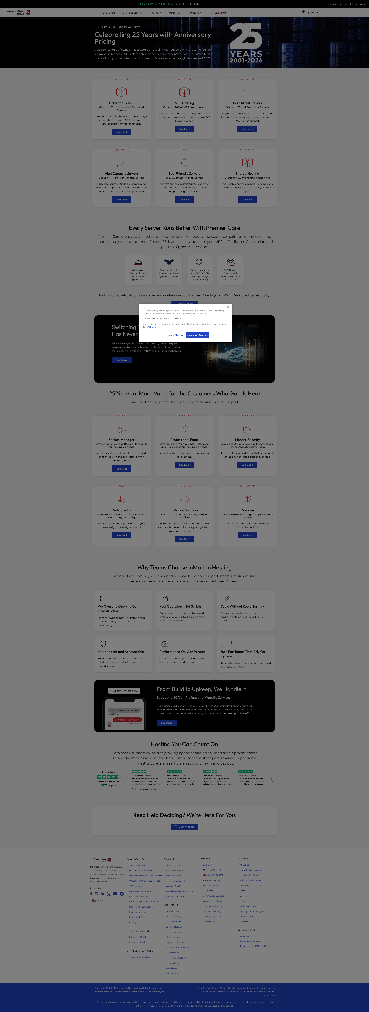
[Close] (228, 307)
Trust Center (152, 327)
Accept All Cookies (197, 335)
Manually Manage (174, 335)
